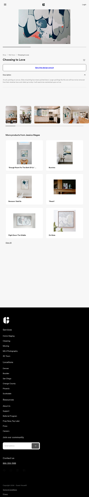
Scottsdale (7, 393)
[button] (44, 75)
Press (5, 426)
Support (6, 411)
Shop (4, 55)
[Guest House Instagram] (10, 471)
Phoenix (6, 388)
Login (84, 4)
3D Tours (6, 356)
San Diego (7, 378)
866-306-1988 (9, 463)
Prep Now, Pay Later (11, 421)
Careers (6, 431)
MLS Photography (10, 351)
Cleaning (6, 341)
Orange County (9, 383)
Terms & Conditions (10, 490)
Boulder (6, 373)
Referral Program (10, 416)
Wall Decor (12, 55)
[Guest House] (5, 4)
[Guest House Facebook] (24, 471)
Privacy (5, 494)
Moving (6, 346)
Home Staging (8, 336)
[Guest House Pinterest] (4, 471)
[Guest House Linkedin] (17, 471)
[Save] (84, 60)
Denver (6, 368)
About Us (6, 406)
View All (8, 243)
